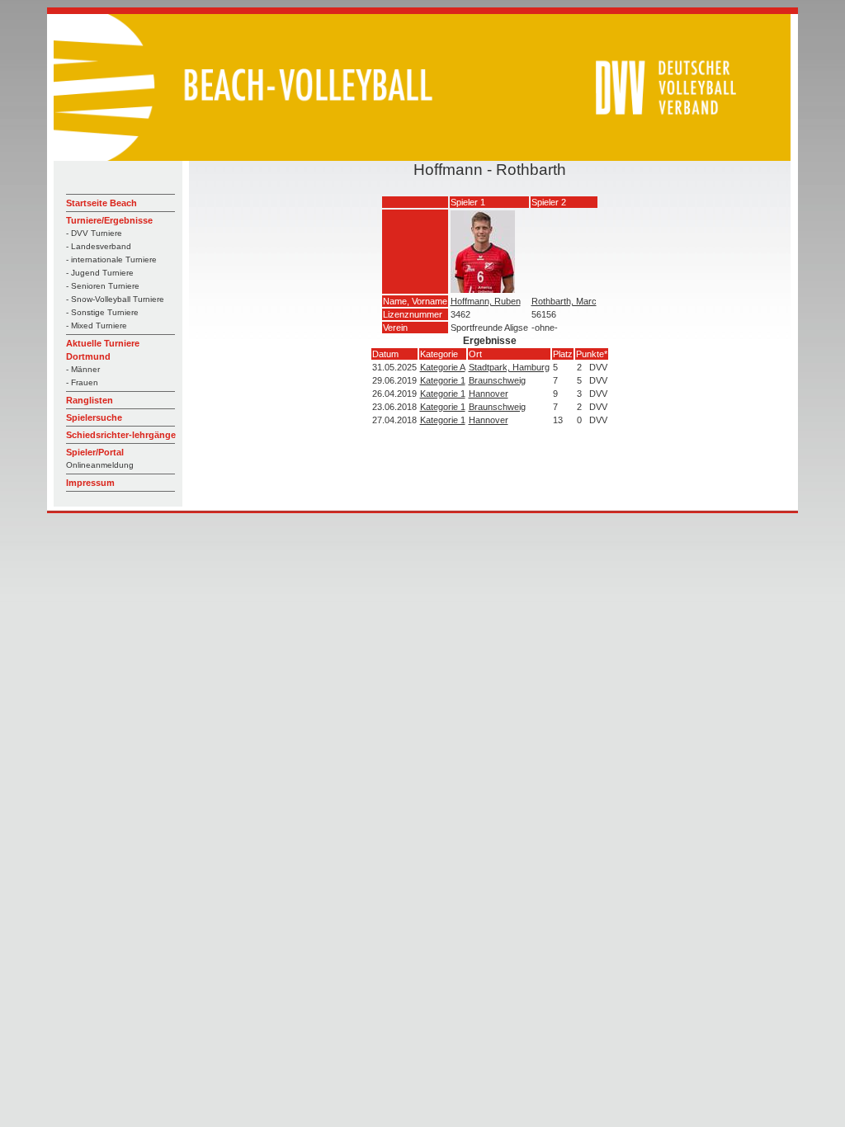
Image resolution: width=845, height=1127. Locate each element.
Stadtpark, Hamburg (509, 367)
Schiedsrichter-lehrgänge (121, 435)
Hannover (488, 393)
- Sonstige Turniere (102, 312)
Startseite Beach (101, 203)
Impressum (90, 483)
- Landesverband (98, 246)
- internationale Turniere (111, 259)
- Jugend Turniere (100, 272)
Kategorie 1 (442, 380)
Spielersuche (94, 417)
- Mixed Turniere (96, 325)
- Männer (83, 369)
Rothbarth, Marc (564, 301)
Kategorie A (442, 367)
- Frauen (82, 382)
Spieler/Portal (95, 452)
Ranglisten (89, 400)
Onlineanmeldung (100, 464)
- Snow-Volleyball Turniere (115, 299)
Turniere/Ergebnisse (109, 220)
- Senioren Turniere (102, 285)
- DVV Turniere (94, 233)
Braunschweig (497, 380)
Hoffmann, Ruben (486, 301)
